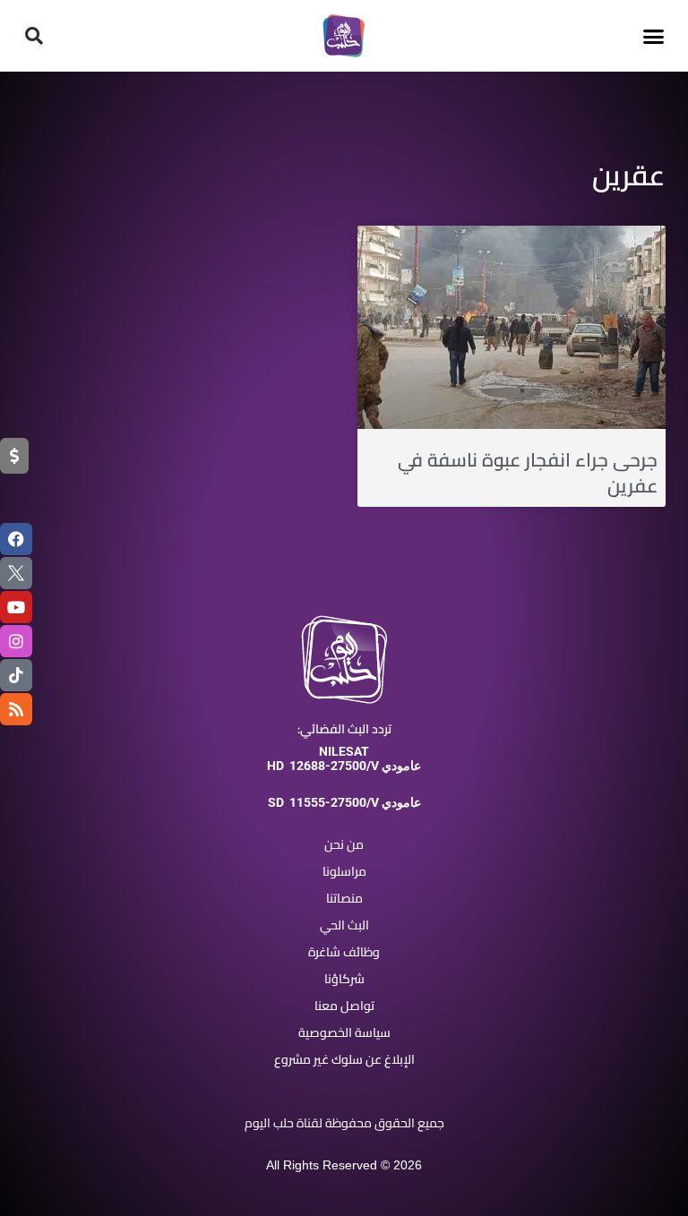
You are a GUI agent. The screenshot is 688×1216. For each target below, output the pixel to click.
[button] (654, 36)
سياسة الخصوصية (344, 1032)
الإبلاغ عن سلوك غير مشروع (344, 1059)
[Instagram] (16, 641)
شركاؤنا (344, 978)
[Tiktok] (16, 675)
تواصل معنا (344, 1005)
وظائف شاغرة (344, 951)
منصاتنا (344, 898)
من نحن (344, 844)
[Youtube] (16, 607)
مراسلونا (344, 871)
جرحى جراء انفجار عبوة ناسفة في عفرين (528, 472)
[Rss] (16, 709)
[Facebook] (16, 539)
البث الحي (344, 925)
